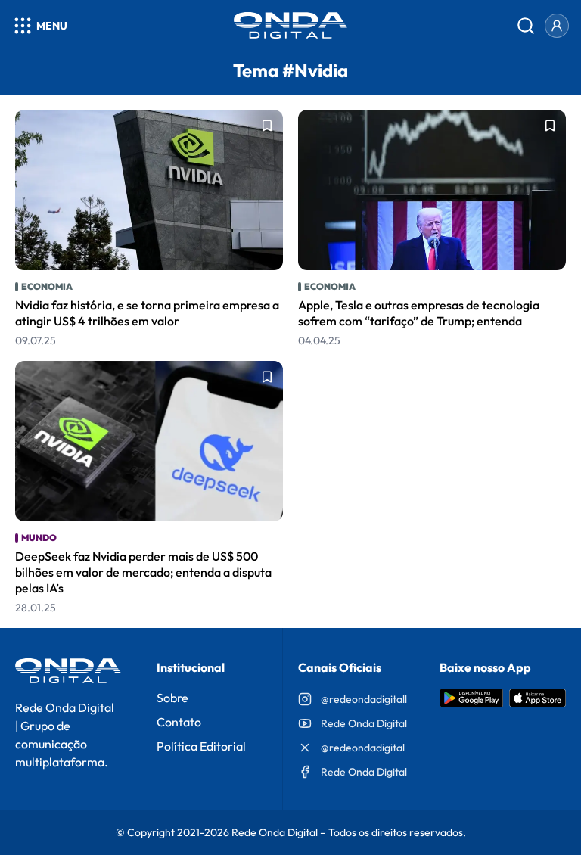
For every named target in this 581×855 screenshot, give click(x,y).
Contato (179, 721)
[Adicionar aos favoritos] (267, 125)
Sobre (172, 697)
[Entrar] (557, 26)
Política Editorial (201, 746)
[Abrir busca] (526, 26)
